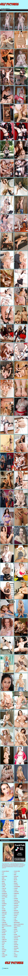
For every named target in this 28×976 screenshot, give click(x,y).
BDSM (15, 878)
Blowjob (15, 883)
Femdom (16, 898)
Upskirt (3, 956)
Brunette (4, 884)
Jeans (3, 915)
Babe (15, 874)
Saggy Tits (4, 939)
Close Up (4, 888)
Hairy (15, 908)
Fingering (16, 900)
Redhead (16, 937)
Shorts (3, 943)
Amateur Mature (5, 871)
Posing (15, 934)
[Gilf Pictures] (9, 7)
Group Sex (16, 905)
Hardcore (16, 910)
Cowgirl (3, 890)
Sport (3, 948)
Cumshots (16, 891)
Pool (15, 932)
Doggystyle (16, 893)
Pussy (3, 936)
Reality (3, 937)
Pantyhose (4, 931)
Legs (15, 919)
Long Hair (4, 922)
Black (15, 881)
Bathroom (16, 876)
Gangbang (4, 903)
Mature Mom (4, 924)
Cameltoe (16, 884)
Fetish (3, 900)
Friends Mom (17, 902)
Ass (3, 874)
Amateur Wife (17, 871)
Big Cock (4, 879)
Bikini (3, 881)
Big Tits (15, 879)
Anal (3, 872)
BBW (3, 878)
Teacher (4, 951)
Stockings (4, 949)
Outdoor (4, 929)
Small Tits (16, 944)
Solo (3, 946)
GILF (3, 907)
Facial (3, 898)
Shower (15, 943)
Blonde (3, 883)
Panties (15, 929)
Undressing (4, 954)
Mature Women (17, 925)
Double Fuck (4, 895)
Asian (15, 872)
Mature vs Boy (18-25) (18, 924)
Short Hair (4, 941)
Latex (3, 919)
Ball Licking (4, 876)
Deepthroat (4, 893)
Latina (15, 917)
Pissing (3, 932)
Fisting (3, 902)
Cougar (15, 890)
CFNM (3, 886)
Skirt (3, 944)
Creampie (4, 891)
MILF (3, 927)
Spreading (16, 948)
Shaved (15, 941)
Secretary (16, 939)
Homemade (16, 912)
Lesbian (3, 920)
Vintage (15, 956)
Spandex (16, 946)
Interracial (16, 913)
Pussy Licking (17, 936)
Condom (16, 888)
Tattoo (15, 949)
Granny (3, 908)
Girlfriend (16, 903)
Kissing (15, 915)
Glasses (4, 905)
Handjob (4, 910)
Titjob (3, 953)
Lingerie (15, 920)
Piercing (16, 931)
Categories (3, 10)
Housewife (4, 913)
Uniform (15, 954)
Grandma (16, 907)
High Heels (4, 912)
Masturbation (17, 922)
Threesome (16, 951)
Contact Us (6, 968)
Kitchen (3, 917)
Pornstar (4, 934)
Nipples (15, 927)
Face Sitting (4, 896)
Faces (15, 896)
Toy (15, 953)
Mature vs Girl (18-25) (6, 925)
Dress (15, 895)
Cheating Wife (17, 886)
